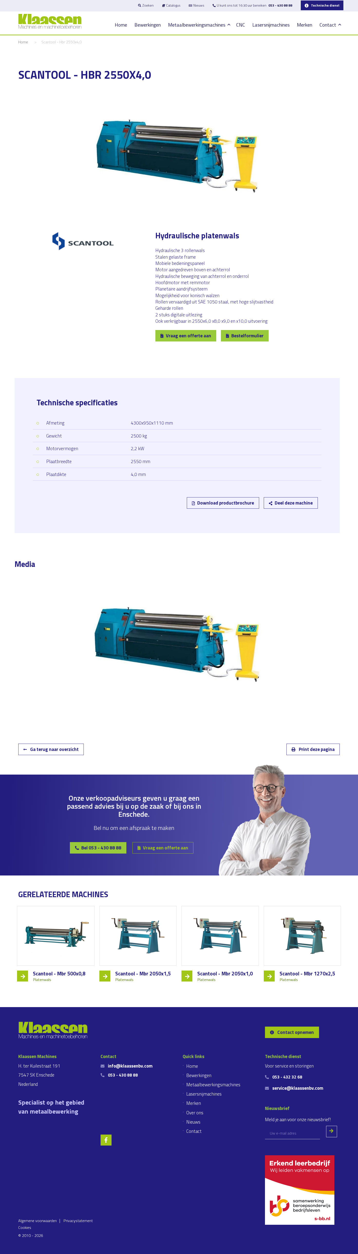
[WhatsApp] (91, 527)
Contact (328, 25)
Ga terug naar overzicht (54, 749)
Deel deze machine (294, 502)
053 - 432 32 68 (287, 1077)
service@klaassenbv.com (297, 1088)
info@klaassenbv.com (130, 1065)
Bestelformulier (247, 335)
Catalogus (173, 5)
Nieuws (198, 5)
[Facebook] (68, 527)
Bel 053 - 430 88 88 (101, 847)
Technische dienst (325, 5)
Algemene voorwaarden (37, 1221)
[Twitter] (56, 527)
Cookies (24, 1227)
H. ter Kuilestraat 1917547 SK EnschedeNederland (39, 1075)
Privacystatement (78, 1221)
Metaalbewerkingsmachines (196, 25)
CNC (240, 25)
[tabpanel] (179, 645)
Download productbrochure (225, 502)
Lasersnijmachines (271, 25)
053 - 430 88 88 (280, 5)
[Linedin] (44, 527)
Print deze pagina (316, 749)
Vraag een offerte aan (188, 335)
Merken (304, 25)
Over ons (194, 1112)
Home (121, 25)
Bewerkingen (147, 25)
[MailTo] (79, 527)
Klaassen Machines (50, 21)
